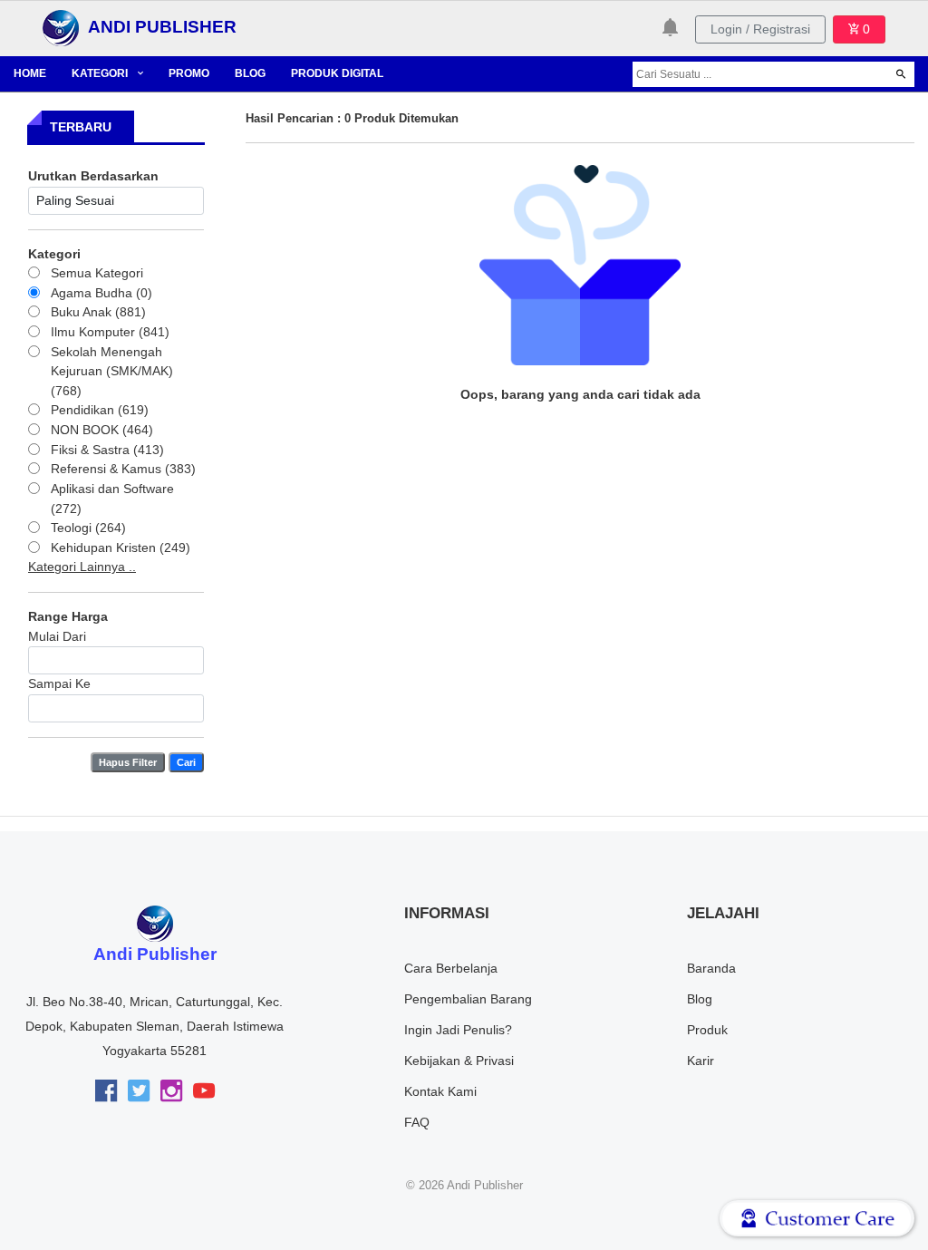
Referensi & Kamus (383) (123, 468)
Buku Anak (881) (98, 312)
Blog (699, 999)
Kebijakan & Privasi (459, 1060)
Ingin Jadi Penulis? (458, 1029)
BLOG (250, 73)
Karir (700, 1060)
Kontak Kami (440, 1091)
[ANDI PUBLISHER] (61, 27)
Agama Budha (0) (101, 293)
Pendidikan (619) (100, 409)
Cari (186, 762)
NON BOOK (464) (102, 429)
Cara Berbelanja (451, 968)
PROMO (189, 73)
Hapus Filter (128, 762)
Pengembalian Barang (468, 999)
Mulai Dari (57, 636)
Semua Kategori (97, 273)
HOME (30, 73)
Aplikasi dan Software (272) (112, 498)
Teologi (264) (88, 527)
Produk (707, 1029)
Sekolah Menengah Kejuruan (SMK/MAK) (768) (112, 371)
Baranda (711, 968)
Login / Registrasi (760, 29)
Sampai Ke (59, 683)
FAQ (417, 1122)
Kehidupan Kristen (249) (120, 547)
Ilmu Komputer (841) (110, 332)
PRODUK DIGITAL (337, 73)
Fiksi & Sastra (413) (107, 449)
